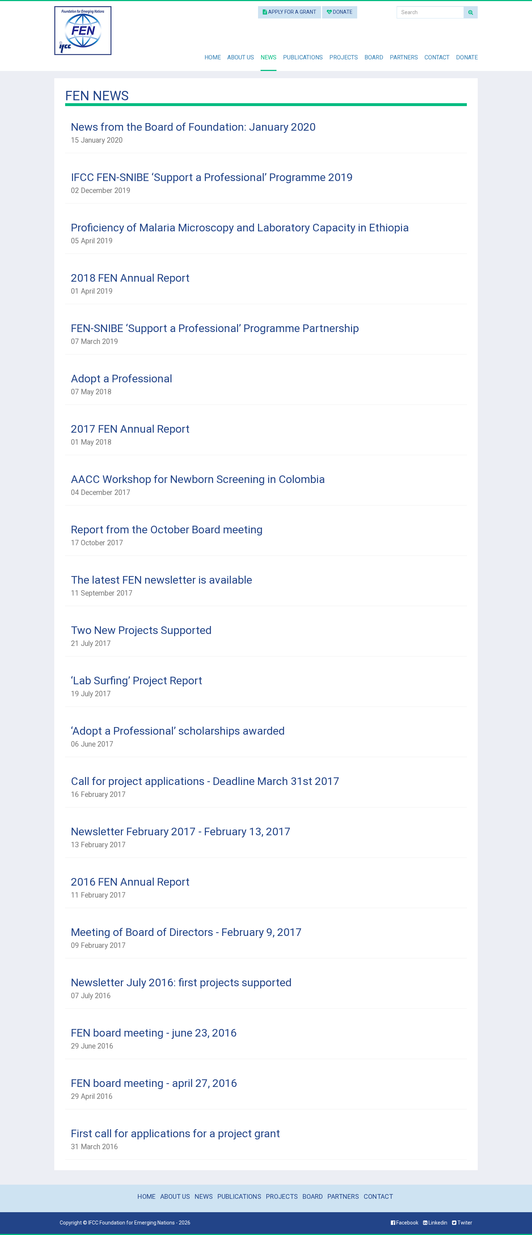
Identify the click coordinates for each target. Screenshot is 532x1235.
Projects (343, 57)
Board (373, 57)
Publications (303, 57)
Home (212, 57)
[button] (266, 133)
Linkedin (437, 1223)
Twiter (464, 1223)
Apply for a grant (291, 12)
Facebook (407, 1223)
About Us (240, 57)
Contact (437, 57)
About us (175, 1196)
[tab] (266, 131)
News (268, 57)
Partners (404, 57)
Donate (342, 12)
